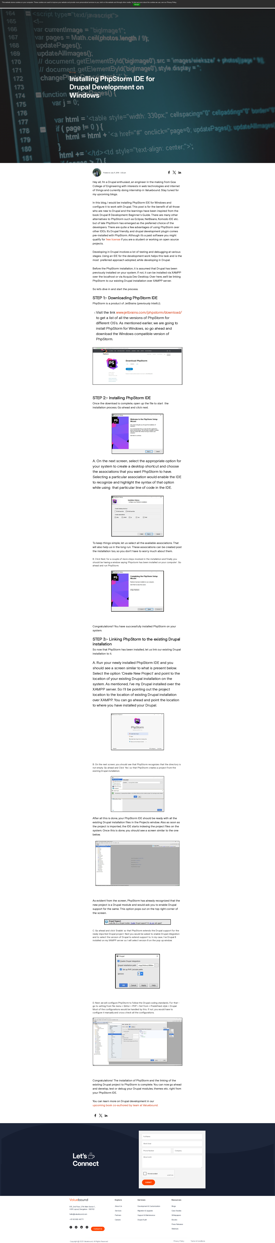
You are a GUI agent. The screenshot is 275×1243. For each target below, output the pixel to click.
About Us (118, 1206)
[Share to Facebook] (169, 172)
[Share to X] (174, 172)
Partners (118, 1215)
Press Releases (177, 1224)
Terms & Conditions (198, 1241)
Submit (148, 1182)
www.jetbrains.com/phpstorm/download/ (149, 312)
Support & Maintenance (146, 1215)
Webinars (175, 1229)
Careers (118, 1220)
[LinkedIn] (81, 1227)
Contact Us (98, 1229)
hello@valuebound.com (78, 1214)
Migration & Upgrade (145, 1211)
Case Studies (176, 1211)
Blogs (174, 1206)
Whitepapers (176, 1215)
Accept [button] (136, 4)
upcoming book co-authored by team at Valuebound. (125, 1105)
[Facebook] (71, 1227)
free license (113, 239)
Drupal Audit (142, 1220)
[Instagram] (87, 1227)
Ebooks (174, 1220)
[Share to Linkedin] (179, 172)
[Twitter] (76, 1227)
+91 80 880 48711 (76, 1219)
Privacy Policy (178, 1241)
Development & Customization (149, 1206)
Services (118, 1211)
